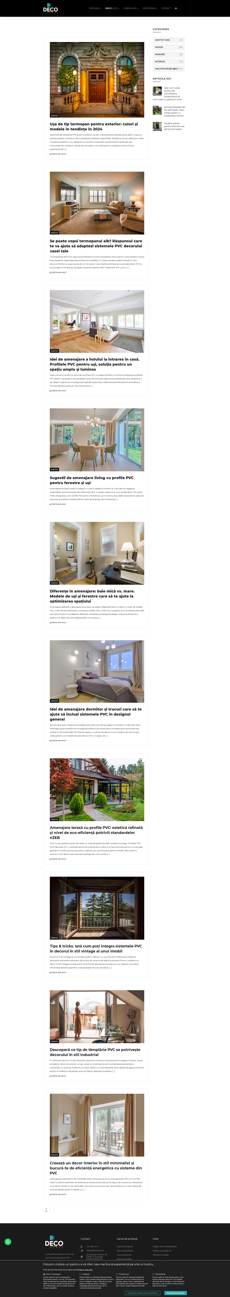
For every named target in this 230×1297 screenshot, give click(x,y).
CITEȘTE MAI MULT (58, 154)
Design (54, 116)
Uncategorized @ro (166, 69)
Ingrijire (160, 54)
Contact (166, 8)
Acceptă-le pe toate (175, 1293)
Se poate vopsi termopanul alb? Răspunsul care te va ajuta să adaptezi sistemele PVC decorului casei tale (96, 246)
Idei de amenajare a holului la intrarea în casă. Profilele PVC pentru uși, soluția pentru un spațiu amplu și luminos (94, 364)
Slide (111, 8)
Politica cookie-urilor (85, 1270)
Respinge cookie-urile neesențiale (143, 1293)
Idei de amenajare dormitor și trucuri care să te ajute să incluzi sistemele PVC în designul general (96, 714)
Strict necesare (53, 1274)
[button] (8, 1241)
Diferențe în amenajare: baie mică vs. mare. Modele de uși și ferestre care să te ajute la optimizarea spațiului (92, 596)
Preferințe (124, 1274)
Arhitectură (162, 40)
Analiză (86, 1274)
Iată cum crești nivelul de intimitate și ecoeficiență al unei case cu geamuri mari (167, 94)
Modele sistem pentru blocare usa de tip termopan (174, 126)
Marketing (160, 1274)
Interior (160, 61)
